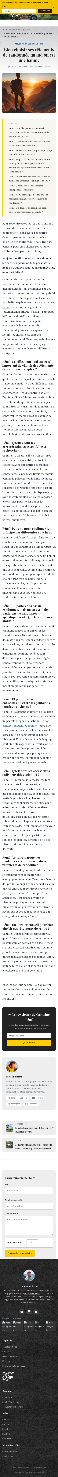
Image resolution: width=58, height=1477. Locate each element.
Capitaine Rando (9, 1451)
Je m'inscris (29, 1042)
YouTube (39, 1098)
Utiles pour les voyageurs (18, 29)
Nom (7, 1184)
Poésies (6, 1351)
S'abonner (45, 10)
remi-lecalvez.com (19, 1098)
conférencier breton (32, 1293)
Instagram (15, 1103)
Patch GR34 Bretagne (11, 1402)
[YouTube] (22, 1311)
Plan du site (7, 1438)
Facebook (33, 1103)
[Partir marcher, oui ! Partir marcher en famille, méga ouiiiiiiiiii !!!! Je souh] (40, 1326)
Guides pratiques (10, 1356)
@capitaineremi (13, 1318)
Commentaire (12, 1213)
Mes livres (6, 1361)
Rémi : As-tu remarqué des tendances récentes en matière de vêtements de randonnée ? (28, 198)
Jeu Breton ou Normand (12, 1406)
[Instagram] (29, 1311)
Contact (5, 1419)
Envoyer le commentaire (20, 1253)
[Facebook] (36, 1311)
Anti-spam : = (15, 1242)
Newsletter (7, 1429)
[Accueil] (3, 29)
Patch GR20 (7, 1397)
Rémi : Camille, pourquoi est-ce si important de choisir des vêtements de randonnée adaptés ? (29, 132)
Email (13, 1200)
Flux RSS (6, 1434)
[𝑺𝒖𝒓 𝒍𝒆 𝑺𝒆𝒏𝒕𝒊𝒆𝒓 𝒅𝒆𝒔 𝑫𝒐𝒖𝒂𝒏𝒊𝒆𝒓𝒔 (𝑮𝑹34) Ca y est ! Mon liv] (18, 1326)
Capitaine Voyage (10, 1456)
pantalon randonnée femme (19, 725)
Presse (5, 1424)
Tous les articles (9, 1346)
